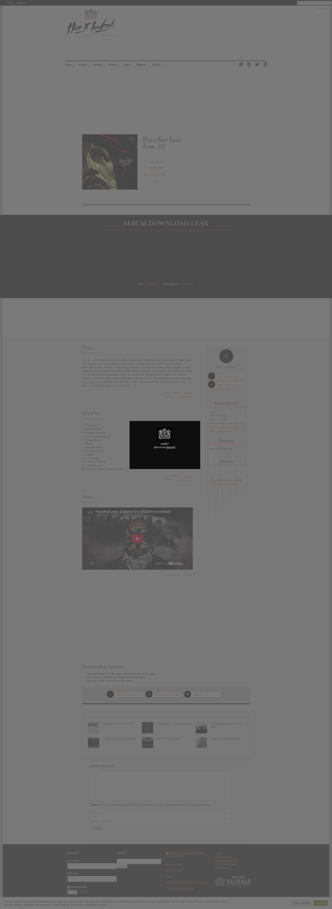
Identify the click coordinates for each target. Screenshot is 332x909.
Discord (170, 447)
